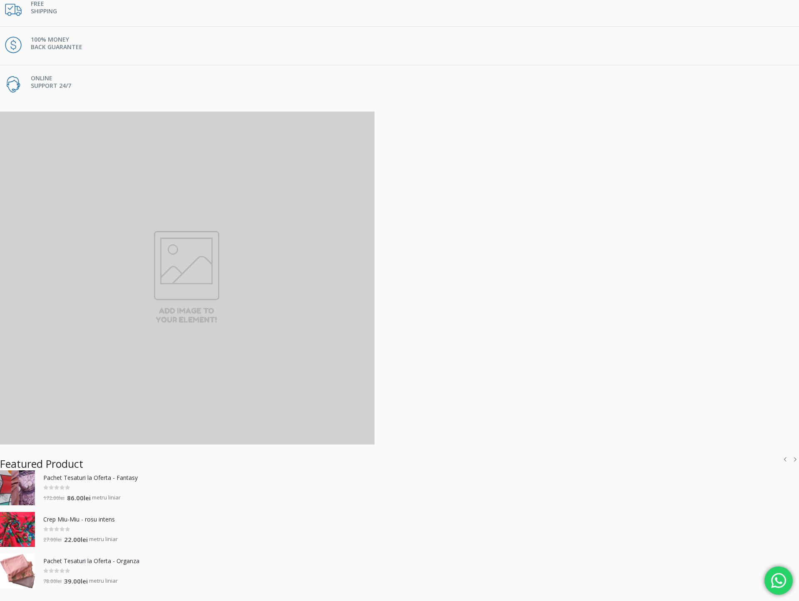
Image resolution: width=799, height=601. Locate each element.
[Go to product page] (17, 487)
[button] (785, 459)
